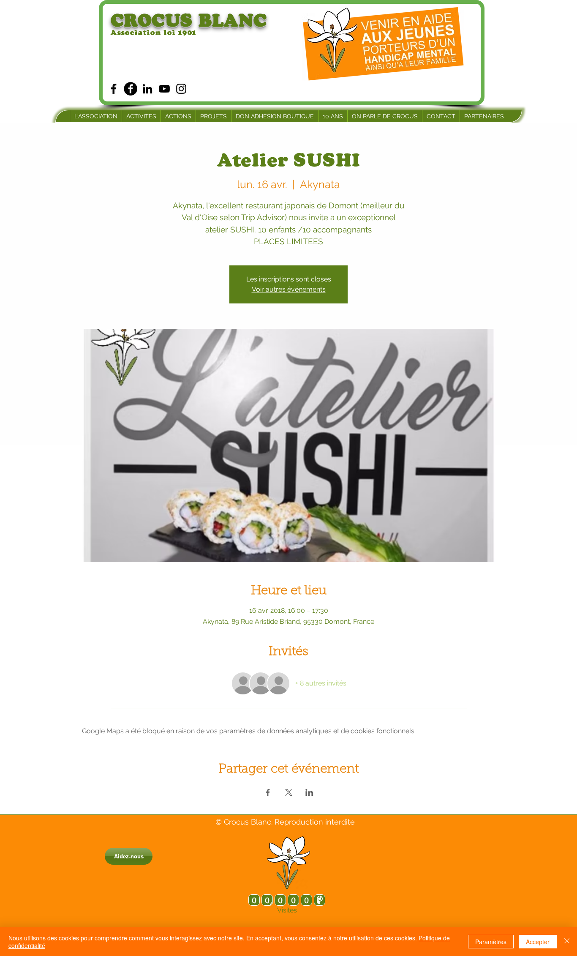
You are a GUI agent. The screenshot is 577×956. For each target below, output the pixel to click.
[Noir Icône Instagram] (181, 89)
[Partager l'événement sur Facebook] (268, 792)
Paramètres (490, 941)
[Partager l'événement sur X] (289, 792)
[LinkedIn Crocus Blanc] (147, 89)
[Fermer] (567, 941)
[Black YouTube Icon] (164, 89)
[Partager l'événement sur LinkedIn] (309, 792)
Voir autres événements (289, 289)
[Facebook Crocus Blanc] (113, 89)
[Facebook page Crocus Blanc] (130, 89)
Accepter (538, 941)
